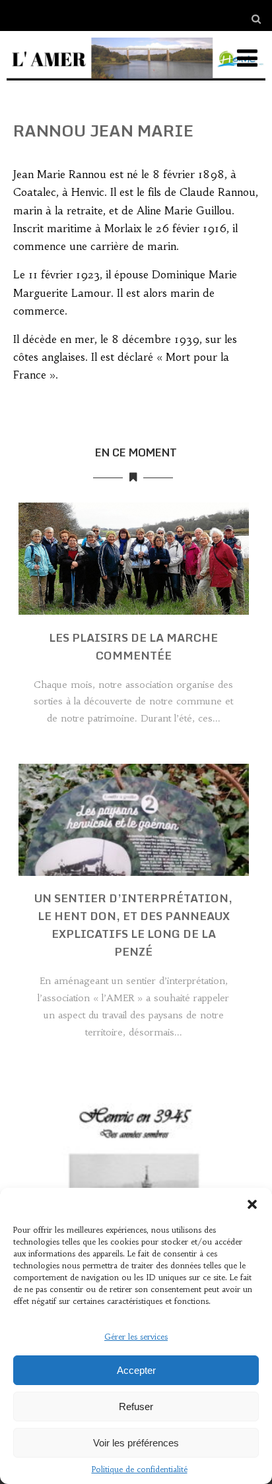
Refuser (136, 1406)
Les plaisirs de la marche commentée (133, 646)
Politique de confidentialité (139, 1469)
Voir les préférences (136, 1442)
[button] (252, 1204)
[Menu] (247, 58)
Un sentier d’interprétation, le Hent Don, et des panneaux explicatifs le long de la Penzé (133, 924)
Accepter (136, 1370)
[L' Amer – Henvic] (136, 83)
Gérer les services (136, 1337)
